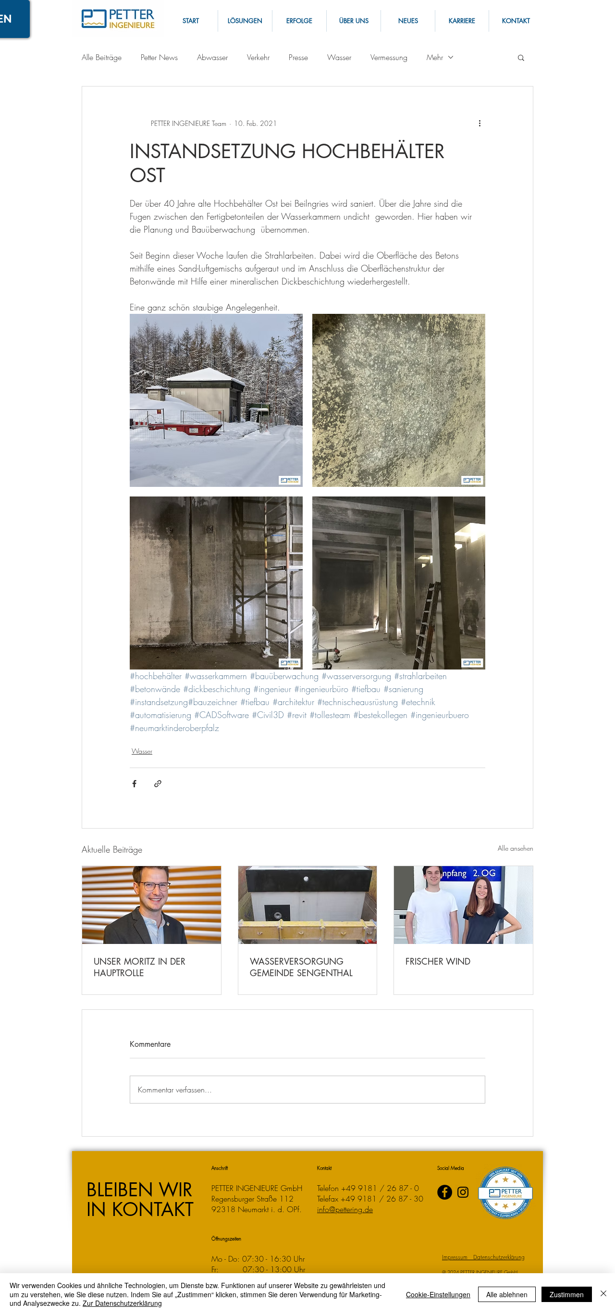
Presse (298, 57)
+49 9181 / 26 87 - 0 (380, 1188)
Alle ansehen (515, 848)
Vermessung (388, 57)
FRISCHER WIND (438, 961)
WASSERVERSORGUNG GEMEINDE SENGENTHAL (301, 967)
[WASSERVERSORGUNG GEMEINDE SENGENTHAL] (307, 905)
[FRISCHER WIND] (463, 905)
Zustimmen (567, 1294)
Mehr (435, 57)
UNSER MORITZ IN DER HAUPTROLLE (139, 967)
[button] (515, 21)
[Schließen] (603, 1294)
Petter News (159, 57)
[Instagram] (462, 1192)
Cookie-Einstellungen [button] (438, 1294)
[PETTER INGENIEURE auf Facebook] (444, 1192)
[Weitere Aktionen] (479, 123)
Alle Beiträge (102, 57)
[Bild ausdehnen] (216, 400)
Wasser (339, 57)
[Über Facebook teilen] (134, 783)
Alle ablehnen (507, 1294)
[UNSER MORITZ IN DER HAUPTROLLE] (151, 905)
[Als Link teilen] (157, 783)
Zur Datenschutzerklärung (122, 1303)
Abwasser (212, 57)
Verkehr (258, 57)
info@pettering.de (345, 1209)
